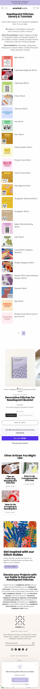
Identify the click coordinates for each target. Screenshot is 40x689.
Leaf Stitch (19, 237)
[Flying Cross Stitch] (7, 164)
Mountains (34, 48)
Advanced (29, 29)
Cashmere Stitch (21, 83)
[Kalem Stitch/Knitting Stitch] (7, 228)
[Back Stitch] (7, 61)
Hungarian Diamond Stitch (25, 198)
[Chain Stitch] (7, 100)
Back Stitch (19, 57)
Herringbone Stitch (22, 186)
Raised (8, 39)
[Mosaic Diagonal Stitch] (7, 266)
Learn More (20, 433)
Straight (21, 35)
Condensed (8, 37)
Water (21, 48)
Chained (21, 39)
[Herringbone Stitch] (7, 189)
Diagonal (28, 35)
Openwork (9, 42)
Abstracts (19, 50)
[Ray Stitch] (7, 305)
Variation (32, 37)
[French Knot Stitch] (7, 177)
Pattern (16, 37)
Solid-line (17, 42)
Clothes (27, 48)
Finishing (25, 42)
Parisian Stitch (20, 288)
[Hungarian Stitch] (7, 215)
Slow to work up (13, 31)
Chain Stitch (19, 96)
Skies (13, 50)
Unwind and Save (19, 631)
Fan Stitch (18, 121)
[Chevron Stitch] (7, 112)
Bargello (32, 42)
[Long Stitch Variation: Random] (7, 254)
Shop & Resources (19, 656)
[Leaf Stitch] (7, 241)
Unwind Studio (20, 394)
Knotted (28, 39)
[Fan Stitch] (7, 125)
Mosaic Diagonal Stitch (24, 263)
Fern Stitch (19, 134)
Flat (3, 39)
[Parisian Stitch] (7, 292)
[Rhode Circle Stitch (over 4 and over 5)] (7, 318)
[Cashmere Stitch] (7, 87)
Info (19, 660)
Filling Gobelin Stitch (23, 147)
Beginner (12, 29)
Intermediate (20, 29)
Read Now (10, 486)
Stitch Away (11, 566)
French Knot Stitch (22, 173)
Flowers (14, 48)
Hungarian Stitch (21, 211)
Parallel (35, 35)
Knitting (35, 39)
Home (6, 389)
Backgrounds (6, 48)
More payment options (20, 443)
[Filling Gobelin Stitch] (7, 151)
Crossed (14, 39)
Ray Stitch (18, 301)
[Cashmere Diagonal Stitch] (7, 74)
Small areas (22, 45)
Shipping (17, 407)
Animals (27, 50)
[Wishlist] (34, 8)
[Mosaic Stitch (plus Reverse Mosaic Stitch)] (7, 279)
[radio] (11, 415)
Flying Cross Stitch (22, 160)
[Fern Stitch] (7, 138)
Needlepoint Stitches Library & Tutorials (22, 389)
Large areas (31, 45)
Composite (24, 37)
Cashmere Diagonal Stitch (25, 70)
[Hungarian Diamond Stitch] (7, 202)
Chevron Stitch (20, 109)
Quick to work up (26, 31)
